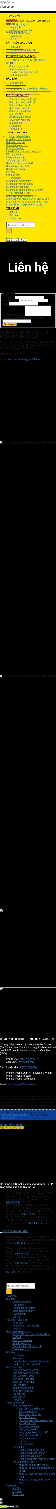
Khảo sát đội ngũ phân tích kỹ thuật (25, 204)
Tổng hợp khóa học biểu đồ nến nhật (28, 88)
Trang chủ (13, 15)
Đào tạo (11, 78)
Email (5, 303)
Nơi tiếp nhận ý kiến (19, 192)
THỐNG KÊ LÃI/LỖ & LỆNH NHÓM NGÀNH (26, 62)
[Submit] (9, 230)
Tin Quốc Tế (15, 128)
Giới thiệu (12, 20)
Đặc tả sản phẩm (15, 169)
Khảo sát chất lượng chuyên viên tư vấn (27, 198)
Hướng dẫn (15, 177)
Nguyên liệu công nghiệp (22, 49)
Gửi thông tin (10, 324)
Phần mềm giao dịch (17, 145)
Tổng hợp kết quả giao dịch (23, 72)
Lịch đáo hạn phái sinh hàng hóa (23, 151)
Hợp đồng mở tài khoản (18, 139)
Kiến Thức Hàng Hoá (20, 108)
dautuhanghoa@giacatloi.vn (21, 1084)
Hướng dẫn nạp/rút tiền (18, 180)
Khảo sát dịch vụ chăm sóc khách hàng (27, 201)
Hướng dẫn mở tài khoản (19, 183)
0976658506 (13, 1202)
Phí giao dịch (13, 175)
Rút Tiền (13, 212)
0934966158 (36, 1223)
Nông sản (14, 46)
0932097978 (22, 1254)
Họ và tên (8, 297)
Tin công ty (15, 27)
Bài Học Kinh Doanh (19, 105)
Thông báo (15, 218)
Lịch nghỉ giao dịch (16, 157)
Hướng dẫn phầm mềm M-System (24, 189)
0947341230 (22, 1263)
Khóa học (14, 85)
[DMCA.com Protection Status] (9, 1507)
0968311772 (28, 1214)
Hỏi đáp (10, 172)
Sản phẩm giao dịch (19, 42)
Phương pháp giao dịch (21, 56)
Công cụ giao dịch (19, 66)
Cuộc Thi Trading (15, 148)
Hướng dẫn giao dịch (17, 186)
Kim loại (13, 52)
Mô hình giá (15, 122)
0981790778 (13, 1271)
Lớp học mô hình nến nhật (23, 91)
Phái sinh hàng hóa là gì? (22, 99)
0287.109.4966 (28, 1067)
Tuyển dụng (15, 36)
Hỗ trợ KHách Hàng (19, 136)
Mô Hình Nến (16, 114)
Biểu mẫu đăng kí (15, 142)
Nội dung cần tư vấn (13, 314)
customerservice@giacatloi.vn (23, 359)
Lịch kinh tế (15, 125)
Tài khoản (12, 208)
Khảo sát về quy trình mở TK (21, 195)
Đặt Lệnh (14, 215)
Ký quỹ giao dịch (15, 154)
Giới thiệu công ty (18, 24)
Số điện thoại (10, 300)
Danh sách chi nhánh (20, 33)
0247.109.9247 (29, 1058)
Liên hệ (13, 39)
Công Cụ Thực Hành (20, 111)
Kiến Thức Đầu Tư (17, 95)
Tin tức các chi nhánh (20, 30)
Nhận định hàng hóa (19, 119)
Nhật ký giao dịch (18, 69)
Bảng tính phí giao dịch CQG (21, 163)
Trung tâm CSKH (16, 132)
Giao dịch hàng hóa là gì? (22, 102)
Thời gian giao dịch (16, 160)
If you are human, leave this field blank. (23, 317)
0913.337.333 (8, 1117)
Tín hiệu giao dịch (18, 75)
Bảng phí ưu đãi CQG (17, 166)
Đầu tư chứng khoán (20, 117)
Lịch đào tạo (16, 82)
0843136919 (22, 1242)
